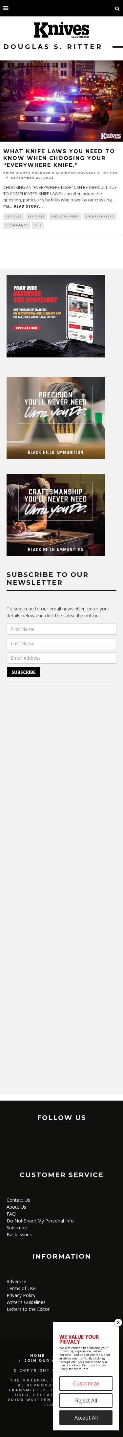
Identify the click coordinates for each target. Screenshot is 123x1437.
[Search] (117, 8)
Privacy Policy (21, 1295)
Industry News (65, 216)
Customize (86, 1383)
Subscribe (17, 1227)
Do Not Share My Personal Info (40, 1221)
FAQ (11, 1214)
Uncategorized (99, 216)
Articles (14, 216)
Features (36, 216)
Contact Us (18, 1200)
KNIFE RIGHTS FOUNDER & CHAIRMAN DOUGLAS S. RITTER (60, 172)
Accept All (86, 1417)
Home (37, 1356)
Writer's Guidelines (26, 1302)
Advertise (16, 1281)
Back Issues (19, 1234)
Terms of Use (21, 1288)
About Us (16, 1207)
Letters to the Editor (28, 1309)
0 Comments (17, 225)
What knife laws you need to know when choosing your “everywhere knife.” (59, 158)
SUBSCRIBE (23, 672)
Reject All (86, 1400)
